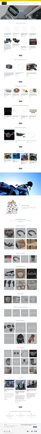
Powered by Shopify (11, 432)
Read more (5, 399)
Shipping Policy (13, 426)
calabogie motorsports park (22, 400)
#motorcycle (16, 400)
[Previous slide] (17, 18)
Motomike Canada (7, 432)
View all (20, 55)
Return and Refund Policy (7, 426)
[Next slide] (22, 18)
